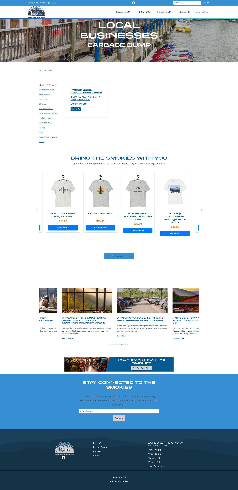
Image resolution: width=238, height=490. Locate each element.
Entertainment (44, 94)
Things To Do (143, 12)
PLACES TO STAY (164, 12)
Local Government (46, 118)
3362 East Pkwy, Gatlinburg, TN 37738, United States (86, 98)
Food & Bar (43, 99)
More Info (76, 109)
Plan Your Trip (33, 3)
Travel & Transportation (48, 137)
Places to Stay (155, 458)
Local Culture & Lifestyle (48, 113)
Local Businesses (156, 466)
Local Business (46, 70)
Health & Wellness (46, 108)
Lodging (42, 127)
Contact (43, 3)
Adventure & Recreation (48, 85)
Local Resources (45, 123)
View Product (63, 228)
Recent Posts (100, 447)
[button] (201, 210)
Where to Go (154, 454)
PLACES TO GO (123, 12)
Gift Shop (42, 104)
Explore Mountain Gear (119, 256)
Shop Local (202, 12)
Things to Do (154, 449)
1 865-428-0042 (80, 104)
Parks (41, 132)
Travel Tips (185, 12)
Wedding (42, 141)
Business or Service (46, 90)
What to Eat (154, 462)
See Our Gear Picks (142, 368)
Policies (97, 451)
